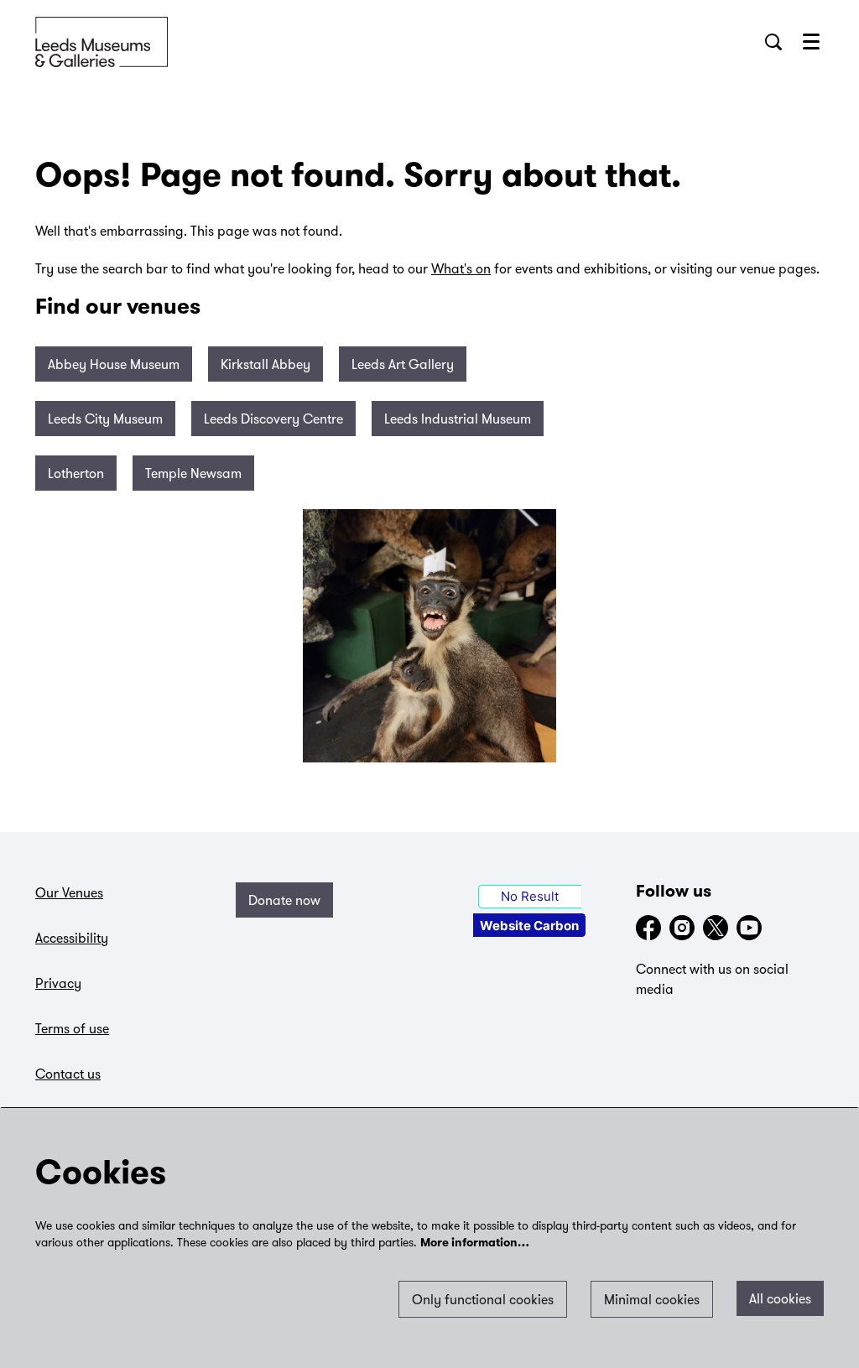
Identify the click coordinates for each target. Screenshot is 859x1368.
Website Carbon (529, 926)
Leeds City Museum (105, 418)
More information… (474, 1243)
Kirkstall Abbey (265, 364)
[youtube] (749, 927)
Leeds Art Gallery (402, 364)
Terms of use (72, 1028)
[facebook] (648, 927)
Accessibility (71, 937)
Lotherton (76, 473)
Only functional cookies (483, 1299)
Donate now (284, 900)
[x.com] (715, 927)
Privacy (58, 983)
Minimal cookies (652, 1299)
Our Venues (69, 892)
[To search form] (773, 42)
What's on (461, 268)
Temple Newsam (193, 473)
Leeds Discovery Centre (273, 418)
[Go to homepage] (101, 42)
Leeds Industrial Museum (457, 418)
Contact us (68, 1073)
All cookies (780, 1298)
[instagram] (682, 927)
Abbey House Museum (114, 364)
